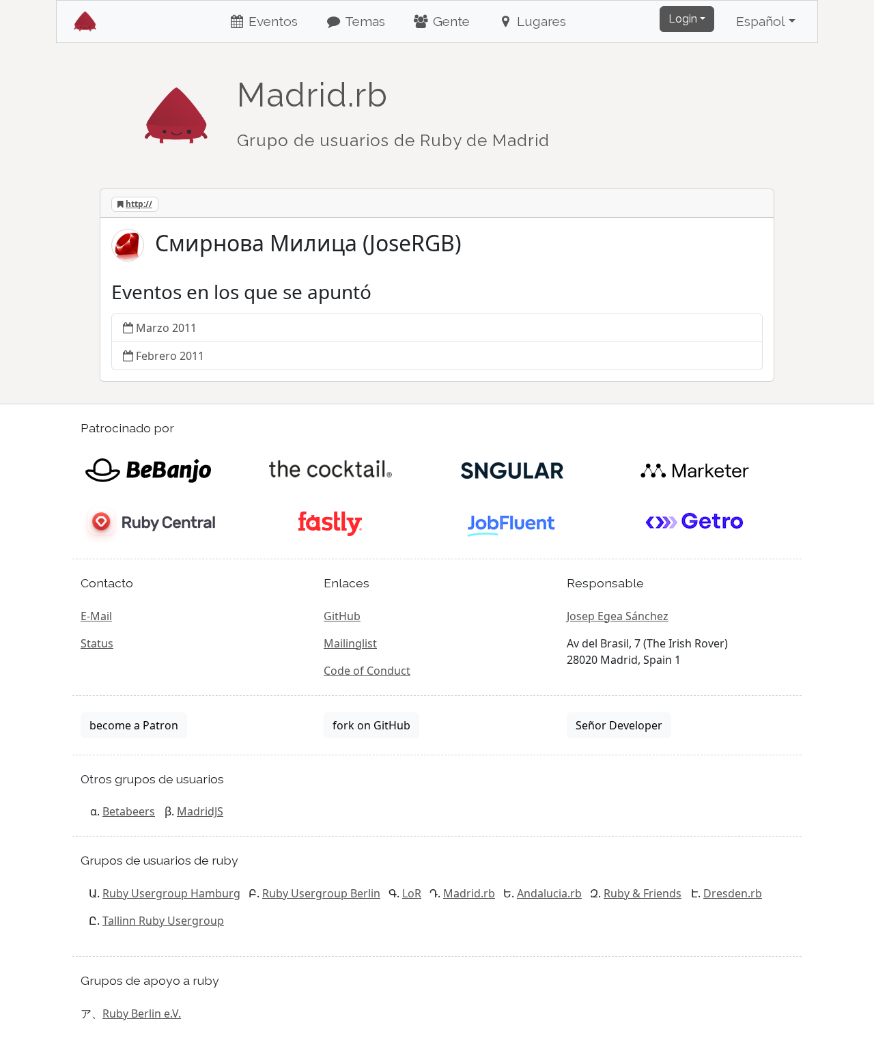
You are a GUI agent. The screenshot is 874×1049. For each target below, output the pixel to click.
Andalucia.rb (549, 893)
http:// (139, 204)
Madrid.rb (469, 893)
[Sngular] (512, 469)
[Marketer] (695, 469)
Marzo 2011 (166, 327)
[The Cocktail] (330, 469)
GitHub (342, 616)
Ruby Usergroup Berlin (321, 893)
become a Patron (133, 725)
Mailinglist (350, 643)
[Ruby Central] (148, 522)
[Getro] (695, 522)
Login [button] (682, 18)
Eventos (271, 21)
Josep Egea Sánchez (617, 616)
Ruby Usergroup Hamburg (171, 893)
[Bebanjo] (148, 469)
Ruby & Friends (642, 893)
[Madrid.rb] (176, 108)
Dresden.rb (732, 893)
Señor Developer (619, 725)
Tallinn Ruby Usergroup (163, 920)
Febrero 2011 (170, 355)
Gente (449, 21)
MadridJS (200, 811)
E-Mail (96, 616)
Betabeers (128, 811)
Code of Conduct (367, 670)
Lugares (539, 21)
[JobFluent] (512, 522)
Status (97, 643)
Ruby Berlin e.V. (141, 1013)
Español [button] (760, 21)
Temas (363, 21)
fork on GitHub (371, 725)
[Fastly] (330, 522)
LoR (411, 893)
